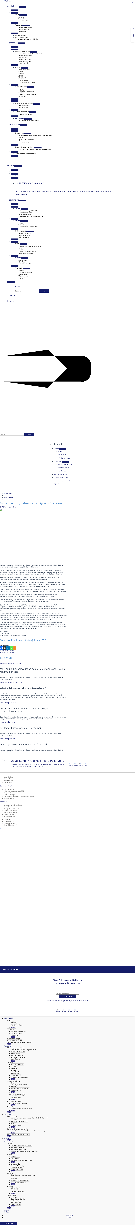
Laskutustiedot (9, 821)
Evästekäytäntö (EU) (11, 825)
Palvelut (10, 1173)
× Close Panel (8, 1223)
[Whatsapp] (11, 648)
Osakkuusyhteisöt (13, 1164)
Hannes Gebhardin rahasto (20, 1088)
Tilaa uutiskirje (16, 1203)
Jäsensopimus (16, 1098)
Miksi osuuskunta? (17, 1096)
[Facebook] (1, 648)
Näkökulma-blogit (13, 1039)
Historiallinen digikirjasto (19, 1077)
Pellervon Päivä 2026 (18, 1031)
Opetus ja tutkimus (13, 1081)
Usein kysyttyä (16, 1059)
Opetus (13, 1083)
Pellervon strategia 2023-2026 (21, 1145)
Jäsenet (10, 1186)
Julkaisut (14, 1068)
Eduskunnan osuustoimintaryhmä (18, 1134)
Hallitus (13, 1157)
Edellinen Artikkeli (7, 651)
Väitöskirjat (15, 1072)
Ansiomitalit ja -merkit (18, 1182)
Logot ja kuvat (16, 1204)
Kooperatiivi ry (9, 814)
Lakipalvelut (15, 1177)
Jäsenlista (14, 1190)
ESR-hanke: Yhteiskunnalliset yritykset (24, 1151)
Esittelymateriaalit (17, 1064)
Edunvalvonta (12, 1116)
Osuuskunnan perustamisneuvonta (23, 1175)
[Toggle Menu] (22, 7)
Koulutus (14, 1179)
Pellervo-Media (9, 789)
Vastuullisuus (15, 1024)
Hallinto (10, 1155)
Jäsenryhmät (15, 1188)
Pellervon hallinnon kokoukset (21, 1160)
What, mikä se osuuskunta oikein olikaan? (23, 688)
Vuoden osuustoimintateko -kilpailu (19, 1042)
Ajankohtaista (8, 497)
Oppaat (13, 1066)
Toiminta (10, 1144)
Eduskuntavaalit (16, 1125)
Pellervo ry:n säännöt (18, 1147)
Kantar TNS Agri (9, 795)
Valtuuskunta (15, 1158)
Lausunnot (14, 1120)
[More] (15, 648)
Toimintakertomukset (18, 1149)
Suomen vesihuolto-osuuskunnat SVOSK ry (11, 811)
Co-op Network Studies (12, 809)
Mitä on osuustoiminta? (15, 1048)
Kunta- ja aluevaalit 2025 (19, 1122)
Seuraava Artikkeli (7, 652)
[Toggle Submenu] (62, 449)
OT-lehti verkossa (17, 1026)
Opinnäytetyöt (16, 1075)
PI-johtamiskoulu (9, 793)
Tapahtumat (11, 1029)
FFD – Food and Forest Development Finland (19, 796)
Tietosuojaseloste (10, 823)
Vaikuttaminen (8, 781)
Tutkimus (14, 1087)
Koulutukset (15, 1035)
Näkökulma (12, 507)
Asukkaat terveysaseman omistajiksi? (21, 728)
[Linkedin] (8, 648)
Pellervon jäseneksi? (18, 1192)
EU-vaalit (14, 1123)
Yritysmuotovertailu (18, 1057)
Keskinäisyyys (16, 1053)
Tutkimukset (15, 1074)
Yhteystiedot (8, 819)
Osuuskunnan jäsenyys (19, 1103)
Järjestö (3, 663)
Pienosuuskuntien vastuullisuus (21, 1109)
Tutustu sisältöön (21, 195)
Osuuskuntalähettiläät (18, 1199)
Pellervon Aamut (16, 1033)
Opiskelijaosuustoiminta (19, 1085)
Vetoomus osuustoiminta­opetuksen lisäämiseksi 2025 (29, 1118)
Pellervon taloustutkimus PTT (14, 791)
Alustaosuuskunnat (17, 1055)
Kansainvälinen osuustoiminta (17, 1129)
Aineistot (10, 1063)
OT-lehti (6, 1138)
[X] (4, 648)
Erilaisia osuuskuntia (18, 1051)
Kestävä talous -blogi (14, 1040)
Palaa (13, 1028)
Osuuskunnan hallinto (14, 1101)
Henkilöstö (14, 1197)
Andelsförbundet (9, 816)
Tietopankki (7, 779)
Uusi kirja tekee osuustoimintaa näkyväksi (23, 744)
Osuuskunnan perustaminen (16, 1094)
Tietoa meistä (8, 782)
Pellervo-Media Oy (17, 1166)
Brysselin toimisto (10, 798)
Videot (13, 1070)
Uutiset (9, 1020)
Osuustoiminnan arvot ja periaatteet (23, 1050)
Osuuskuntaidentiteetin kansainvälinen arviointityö (28, 1131)
